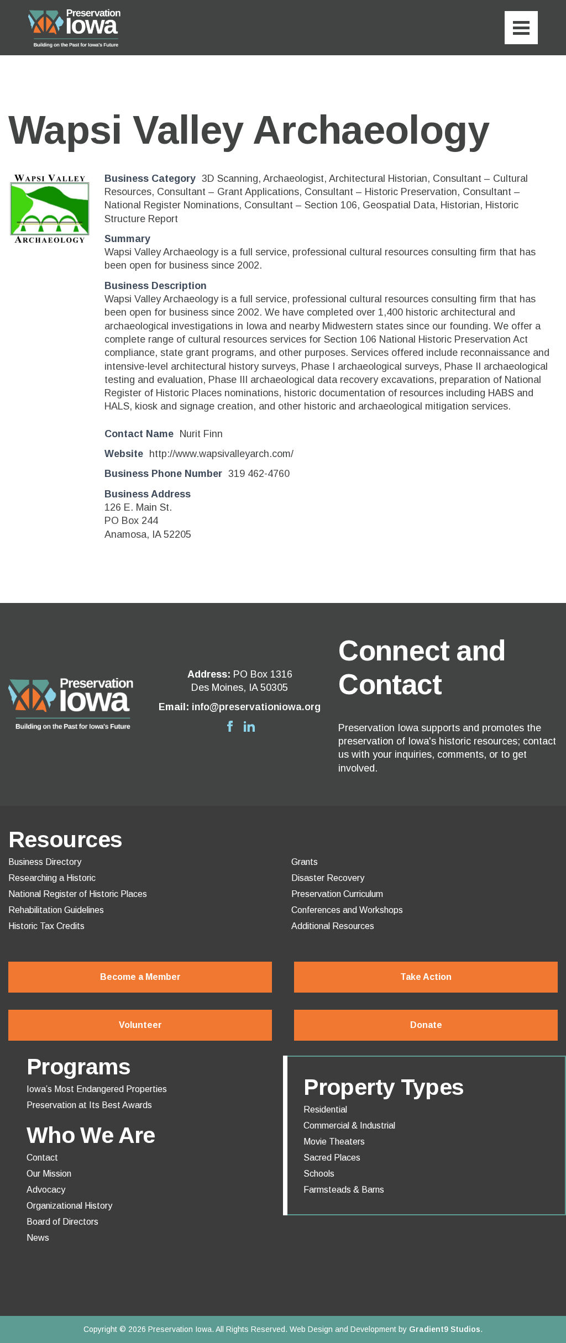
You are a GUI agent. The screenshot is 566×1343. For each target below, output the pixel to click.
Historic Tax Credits (46, 926)
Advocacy (46, 1189)
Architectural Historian (378, 178)
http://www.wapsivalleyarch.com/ (221, 453)
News (38, 1238)
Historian (460, 205)
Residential (325, 1109)
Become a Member (140, 977)
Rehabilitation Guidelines (56, 910)
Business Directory (44, 862)
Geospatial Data (399, 205)
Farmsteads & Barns (343, 1189)
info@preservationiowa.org (256, 706)
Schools (318, 1173)
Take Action (426, 977)
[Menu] (521, 27)
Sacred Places (331, 1157)
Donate (426, 1025)
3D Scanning (230, 178)
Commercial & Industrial (349, 1125)
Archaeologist (293, 178)
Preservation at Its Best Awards (89, 1105)
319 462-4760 (259, 473)
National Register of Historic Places (77, 894)
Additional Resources (332, 926)
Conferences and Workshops (347, 910)
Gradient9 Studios (444, 1329)
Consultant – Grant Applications (228, 191)
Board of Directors (62, 1222)
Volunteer (140, 1025)
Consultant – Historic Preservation (381, 191)
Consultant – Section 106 (300, 205)
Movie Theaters (334, 1141)
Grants (304, 862)
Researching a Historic (52, 878)
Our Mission (49, 1173)
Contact (42, 1157)
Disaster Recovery (327, 878)
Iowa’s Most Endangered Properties (97, 1089)
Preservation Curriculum (337, 894)
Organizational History (69, 1206)
